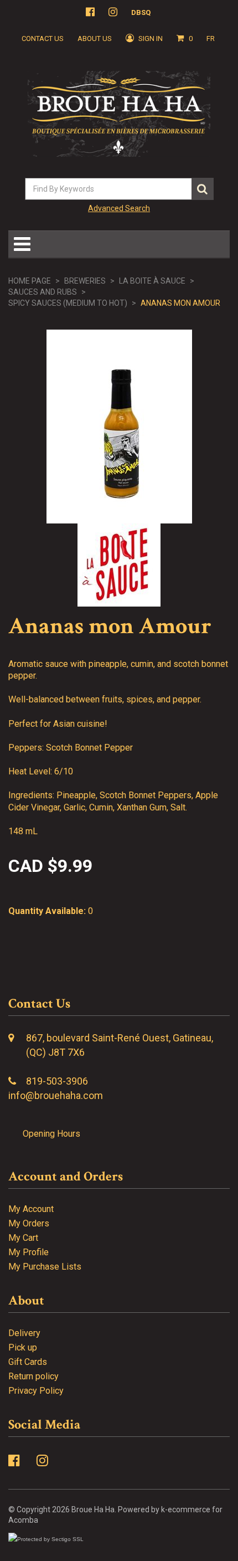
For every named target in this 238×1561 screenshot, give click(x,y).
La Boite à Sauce (152, 280)
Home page (29, 280)
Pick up (22, 1347)
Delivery (24, 1333)
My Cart (23, 1238)
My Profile (28, 1252)
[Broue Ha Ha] (119, 114)
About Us (94, 38)
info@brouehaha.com (55, 1095)
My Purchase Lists (44, 1266)
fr (210, 38)
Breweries (85, 280)
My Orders (28, 1223)
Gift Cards (27, 1362)
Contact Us (43, 38)
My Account (31, 1209)
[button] (184, 39)
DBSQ (141, 12)
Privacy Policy (36, 1390)
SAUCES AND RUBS (42, 291)
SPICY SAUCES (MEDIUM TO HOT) (67, 303)
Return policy (33, 1376)
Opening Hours (51, 1133)
